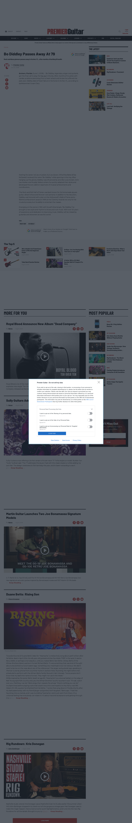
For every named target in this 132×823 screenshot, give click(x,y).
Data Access (66, 440)
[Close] (99, 383)
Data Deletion (55, 440)
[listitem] (66, 409)
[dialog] (66, 411)
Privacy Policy (77, 440)
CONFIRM (52, 433)
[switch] (89, 413)
